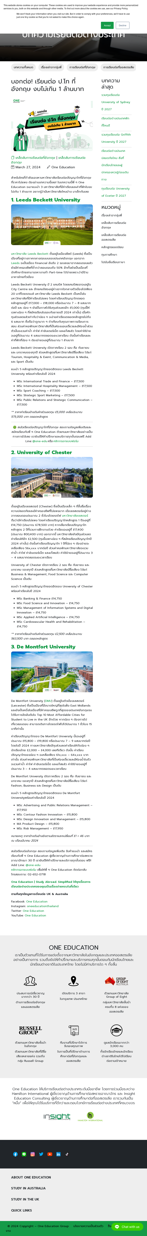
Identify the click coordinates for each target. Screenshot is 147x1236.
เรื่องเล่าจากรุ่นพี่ (51, 67)
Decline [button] (122, 25)
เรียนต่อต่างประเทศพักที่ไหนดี (115, 122)
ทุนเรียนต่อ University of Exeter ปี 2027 (115, 192)
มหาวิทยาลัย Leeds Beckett (29, 254)
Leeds (15, 263)
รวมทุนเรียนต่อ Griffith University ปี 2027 (116, 138)
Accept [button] (107, 25)
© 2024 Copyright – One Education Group (38, 1226)
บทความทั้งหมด (23, 67)
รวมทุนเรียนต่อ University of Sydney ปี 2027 (115, 102)
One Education (37, 901)
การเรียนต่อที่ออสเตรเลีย (118, 67)
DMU (48, 701)
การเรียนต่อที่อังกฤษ (82, 67)
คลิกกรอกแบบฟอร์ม (66, 441)
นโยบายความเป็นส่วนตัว (88, 1226)
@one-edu (39, 441)
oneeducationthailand (43, 906)
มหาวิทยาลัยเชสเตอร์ (75, 516)
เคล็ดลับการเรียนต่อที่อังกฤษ (35, 157)
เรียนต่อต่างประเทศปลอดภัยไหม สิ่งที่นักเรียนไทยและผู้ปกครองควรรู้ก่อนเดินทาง (115, 165)
